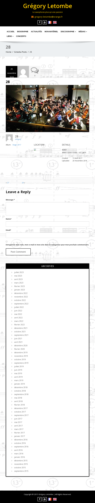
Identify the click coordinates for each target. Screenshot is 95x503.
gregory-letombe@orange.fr (49, 16)
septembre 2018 (21, 394)
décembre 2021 (20, 328)
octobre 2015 (20, 467)
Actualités (36, 32)
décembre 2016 (20, 439)
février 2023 (19, 286)
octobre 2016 (20, 443)
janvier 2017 (19, 436)
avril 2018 (18, 401)
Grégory (18, 139)
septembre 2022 (21, 304)
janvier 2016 (19, 457)
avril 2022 (18, 317)
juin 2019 (18, 370)
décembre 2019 (20, 352)
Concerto (21, 36)
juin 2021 (18, 338)
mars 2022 (18, 321)
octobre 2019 (20, 359)
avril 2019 (18, 377)
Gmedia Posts (20, 52)
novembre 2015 (21, 464)
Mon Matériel (51, 32)
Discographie (68, 32)
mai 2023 (18, 276)
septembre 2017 (21, 415)
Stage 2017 (17, 145)
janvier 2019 (19, 384)
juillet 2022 (19, 307)
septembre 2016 (21, 446)
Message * (10, 200)
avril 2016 (18, 450)
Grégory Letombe (47, 6)
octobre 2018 (20, 391)
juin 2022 (18, 310)
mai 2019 (18, 373)
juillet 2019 (19, 366)
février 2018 (19, 405)
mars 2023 (18, 283)
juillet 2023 (19, 272)
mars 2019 (18, 380)
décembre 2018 (20, 387)
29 (23, 183)
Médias (82, 32)
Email (8, 230)
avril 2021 (18, 342)
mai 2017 (18, 422)
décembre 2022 (20, 293)
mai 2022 (18, 314)
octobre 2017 (20, 412)
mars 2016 (18, 453)
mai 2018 (18, 398)
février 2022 (19, 324)
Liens (9, 36)
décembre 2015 (20, 460)
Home (8, 52)
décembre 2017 (20, 408)
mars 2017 (18, 429)
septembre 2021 (21, 335)
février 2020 (19, 349)
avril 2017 (18, 426)
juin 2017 (18, 419)
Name (8, 219)
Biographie (22, 32)
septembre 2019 (21, 363)
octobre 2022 (20, 300)
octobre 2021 (20, 331)
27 (8, 183)
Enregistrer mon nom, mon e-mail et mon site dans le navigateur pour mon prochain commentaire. (47, 245)
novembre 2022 (21, 297)
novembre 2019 (21, 356)
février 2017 (19, 433)
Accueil (10, 32)
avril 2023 (18, 279)
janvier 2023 (19, 290)
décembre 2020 (20, 345)
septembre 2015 (21, 471)
